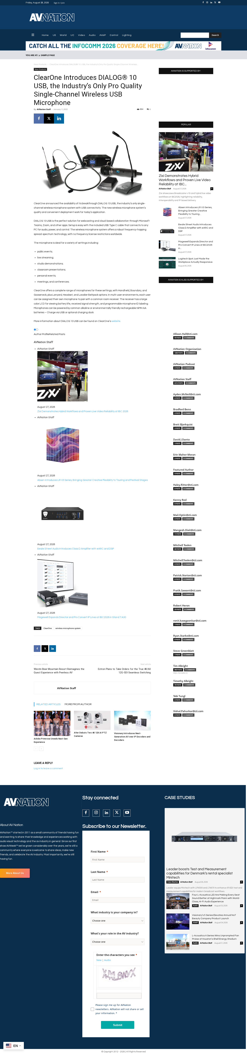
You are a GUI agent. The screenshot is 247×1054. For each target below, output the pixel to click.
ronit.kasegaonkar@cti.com (189, 620)
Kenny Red (180, 500)
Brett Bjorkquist (183, 424)
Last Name (98, 872)
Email (94, 892)
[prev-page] (36, 749)
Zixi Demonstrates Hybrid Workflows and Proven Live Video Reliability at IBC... (185, 180)
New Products (40, 64)
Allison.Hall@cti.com (185, 334)
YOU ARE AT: (32, 55)
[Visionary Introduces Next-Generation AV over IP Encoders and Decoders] (132, 721)
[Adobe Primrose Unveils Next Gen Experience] (52, 723)
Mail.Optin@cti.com (185, 515)
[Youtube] (219, 3)
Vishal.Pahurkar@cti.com (188, 711)
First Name (98, 851)
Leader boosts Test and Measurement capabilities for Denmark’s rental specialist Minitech (199, 873)
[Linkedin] (211, 3)
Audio (195, 905)
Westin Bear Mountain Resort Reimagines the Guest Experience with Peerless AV (59, 671)
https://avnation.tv (180, 673)
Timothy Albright (183, 681)
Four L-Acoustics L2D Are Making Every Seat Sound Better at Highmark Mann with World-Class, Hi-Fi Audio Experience (216, 898)
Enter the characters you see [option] (115, 955)
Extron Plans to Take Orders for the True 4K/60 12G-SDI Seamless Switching (124, 671)
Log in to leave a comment (48, 768)
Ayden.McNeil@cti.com (187, 394)
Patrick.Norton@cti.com (187, 575)
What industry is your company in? (114, 912)
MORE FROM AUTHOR (78, 704)
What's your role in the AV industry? (115, 933)
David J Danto (181, 439)
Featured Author (183, 469)
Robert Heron (181, 605)
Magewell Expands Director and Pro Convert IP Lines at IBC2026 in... (195, 244)
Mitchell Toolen (182, 545)
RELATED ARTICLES (48, 704)
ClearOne (48, 628)
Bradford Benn (182, 409)
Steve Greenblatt (183, 650)
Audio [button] (107, 960)
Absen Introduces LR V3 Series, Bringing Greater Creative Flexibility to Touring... (195, 210)
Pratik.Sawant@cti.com (187, 590)
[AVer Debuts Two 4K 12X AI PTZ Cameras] (92, 720)
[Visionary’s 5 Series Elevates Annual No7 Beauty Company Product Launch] (177, 921)
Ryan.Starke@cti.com (186, 635)
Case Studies (172, 882)
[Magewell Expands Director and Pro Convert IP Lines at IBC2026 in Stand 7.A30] (167, 246)
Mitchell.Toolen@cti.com (187, 560)
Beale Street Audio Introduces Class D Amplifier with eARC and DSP (195, 227)
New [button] (98, 960)
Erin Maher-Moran (184, 454)
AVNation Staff (44, 109)
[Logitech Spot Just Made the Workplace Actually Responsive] (167, 263)
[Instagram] (207, 3)
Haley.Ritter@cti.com (185, 484)
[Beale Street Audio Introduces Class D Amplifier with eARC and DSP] (167, 228)
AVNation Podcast (184, 364)
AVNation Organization (187, 349)
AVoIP (195, 922)
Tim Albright (180, 666)
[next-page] (41, 749)
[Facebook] (203, 3)
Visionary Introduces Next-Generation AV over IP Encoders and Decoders (132, 736)
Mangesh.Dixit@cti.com (187, 530)
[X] (215, 3)
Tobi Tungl (179, 696)
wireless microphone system (68, 628)
